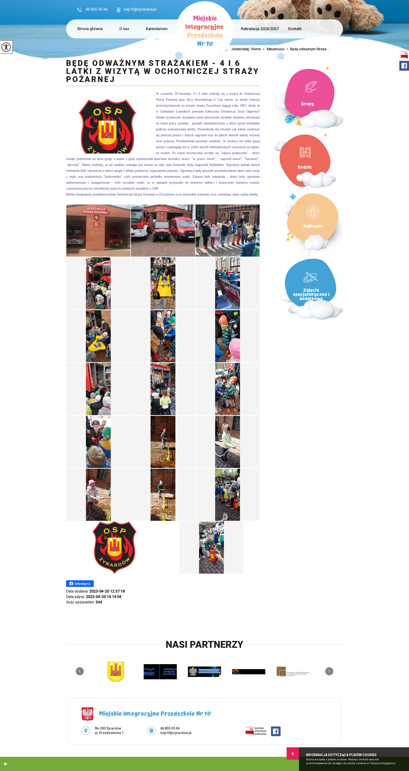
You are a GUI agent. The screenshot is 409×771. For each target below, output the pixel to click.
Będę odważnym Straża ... (308, 49)
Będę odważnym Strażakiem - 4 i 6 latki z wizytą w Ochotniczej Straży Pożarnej (162, 71)
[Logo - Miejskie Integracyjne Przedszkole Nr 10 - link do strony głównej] (204, 30)
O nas (124, 29)
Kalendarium (157, 29)
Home (256, 49)
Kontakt (295, 29)
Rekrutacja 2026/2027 (260, 29)
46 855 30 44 (96, 9)
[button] (6, 764)
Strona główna (90, 29)
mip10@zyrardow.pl (140, 9)
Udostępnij (82, 583)
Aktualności (274, 49)
